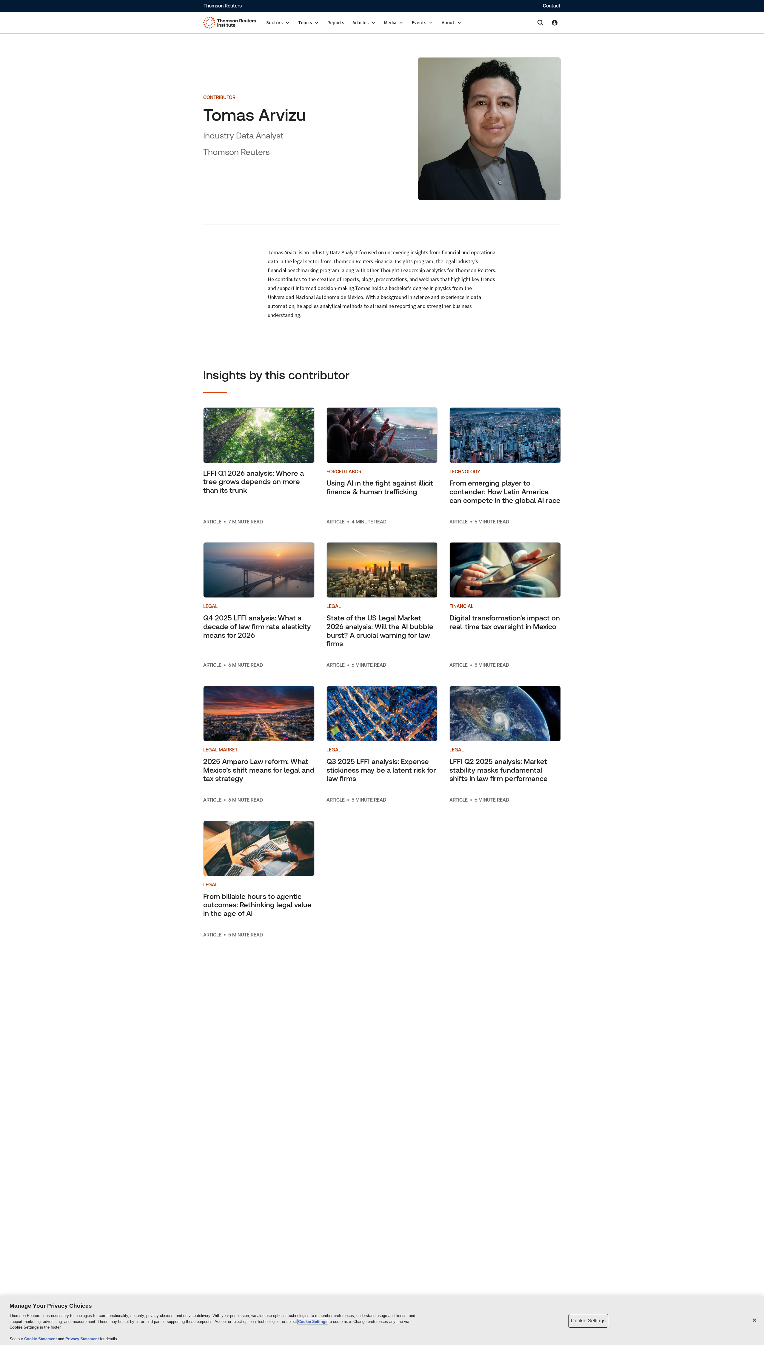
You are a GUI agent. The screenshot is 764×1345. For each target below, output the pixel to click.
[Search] (540, 23)
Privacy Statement (82, 1339)
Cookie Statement (41, 1339)
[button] (278, 22)
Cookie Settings (312, 1321)
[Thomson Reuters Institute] (229, 23)
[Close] (754, 1320)
